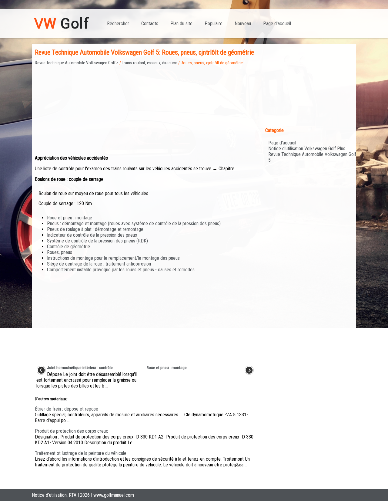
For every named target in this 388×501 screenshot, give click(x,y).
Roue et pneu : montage (69, 218)
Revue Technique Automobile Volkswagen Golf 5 (77, 62)
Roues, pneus (59, 252)
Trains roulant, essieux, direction (149, 62)
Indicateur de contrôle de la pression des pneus (92, 235)
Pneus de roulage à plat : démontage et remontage (95, 229)
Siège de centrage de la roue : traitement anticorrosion (99, 264)
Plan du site (181, 23)
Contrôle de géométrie (68, 246)
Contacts (149, 23)
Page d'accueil (277, 23)
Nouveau (243, 23)
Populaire (213, 23)
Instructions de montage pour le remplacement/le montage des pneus (113, 258)
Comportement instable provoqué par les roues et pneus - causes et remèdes (121, 270)
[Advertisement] (145, 107)
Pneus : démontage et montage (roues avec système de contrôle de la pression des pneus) (134, 223)
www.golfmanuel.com (113, 495)
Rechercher (118, 23)
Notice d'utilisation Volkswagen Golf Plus (306, 148)
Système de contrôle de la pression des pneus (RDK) (97, 241)
